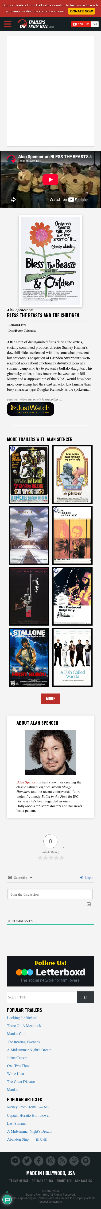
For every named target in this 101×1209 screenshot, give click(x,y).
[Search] (85, 997)
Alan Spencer (27, 782)
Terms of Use (18, 1180)
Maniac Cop (16, 1033)
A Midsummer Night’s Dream (29, 1049)
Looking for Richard (22, 1017)
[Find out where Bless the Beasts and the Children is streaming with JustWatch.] (50, 409)
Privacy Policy (42, 1180)
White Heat (15, 1073)
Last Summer (17, 1123)
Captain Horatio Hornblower (28, 1115)
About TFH (64, 1180)
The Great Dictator (21, 1081)
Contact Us (83, 1180)
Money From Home (28, 1106)
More (50, 698)
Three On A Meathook (24, 1025)
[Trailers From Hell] (22, 24)
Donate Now (81, 11)
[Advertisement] (50, 91)
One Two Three (18, 1065)
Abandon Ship (27, 1139)
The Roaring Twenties (23, 1041)
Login (88, 877)
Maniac (12, 1089)
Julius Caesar (17, 1057)
